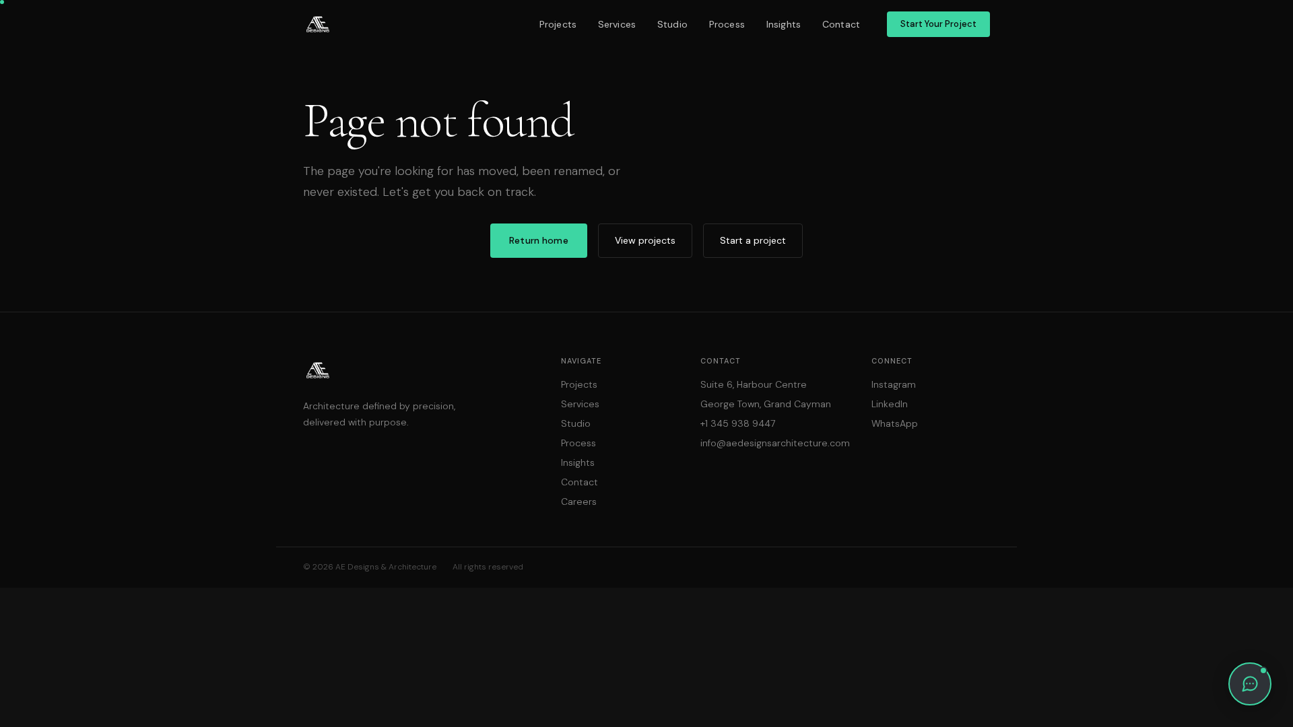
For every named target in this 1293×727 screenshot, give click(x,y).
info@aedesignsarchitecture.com (775, 443)
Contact (841, 24)
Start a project (753, 240)
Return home (538, 240)
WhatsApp (894, 423)
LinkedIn (889, 404)
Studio (672, 24)
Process (727, 24)
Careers (579, 501)
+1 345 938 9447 (737, 423)
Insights (783, 24)
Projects (557, 24)
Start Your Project (938, 24)
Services (617, 24)
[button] (1249, 683)
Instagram (893, 384)
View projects (645, 240)
